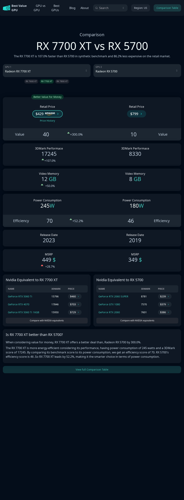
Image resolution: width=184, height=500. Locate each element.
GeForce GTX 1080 (109, 304)
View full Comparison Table (92, 369)
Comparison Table (167, 8)
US (140, 8)
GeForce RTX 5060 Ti (20, 296)
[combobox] (110, 8)
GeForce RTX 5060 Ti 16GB (23, 312)
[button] (47, 113)
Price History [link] (47, 120)
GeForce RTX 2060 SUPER (113, 296)
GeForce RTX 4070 (18, 304)
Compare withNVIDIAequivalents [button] (47, 320)
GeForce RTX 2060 (109, 312)
